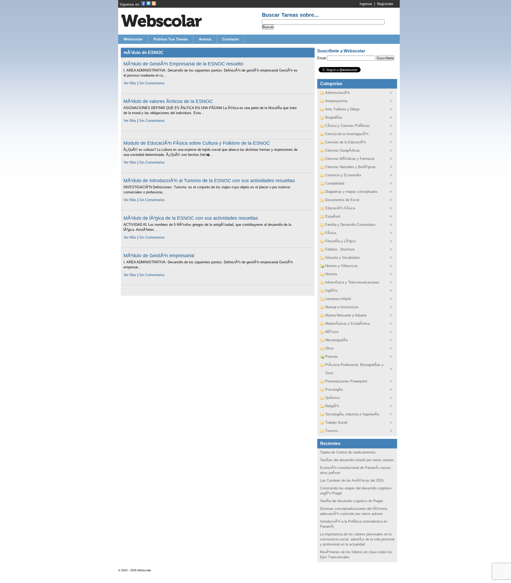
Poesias (331, 357)
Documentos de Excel (342, 200)
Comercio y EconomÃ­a (343, 175)
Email (321, 58)
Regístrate (385, 4)
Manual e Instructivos (341, 307)
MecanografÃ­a (336, 340)
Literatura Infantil (338, 299)
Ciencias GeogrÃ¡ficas (342, 150)
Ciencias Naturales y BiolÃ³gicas (350, 167)
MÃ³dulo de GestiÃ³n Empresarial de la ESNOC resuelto (183, 63)
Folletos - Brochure (340, 249)
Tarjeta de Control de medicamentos (348, 452)
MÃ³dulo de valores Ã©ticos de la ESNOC (168, 101)
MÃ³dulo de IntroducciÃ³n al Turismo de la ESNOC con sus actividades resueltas (209, 180)
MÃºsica (331, 332)
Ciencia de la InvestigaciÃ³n (346, 134)
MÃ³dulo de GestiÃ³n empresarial (158, 255)
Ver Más (129, 83)
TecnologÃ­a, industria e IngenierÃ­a (352, 414)
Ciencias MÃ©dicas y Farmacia (349, 159)
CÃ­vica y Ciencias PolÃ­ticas (347, 126)
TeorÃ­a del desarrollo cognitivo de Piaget (351, 501)
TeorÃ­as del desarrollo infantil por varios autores (357, 460)
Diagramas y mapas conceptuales (351, 192)
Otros (329, 348)
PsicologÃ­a (334, 390)
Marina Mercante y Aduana (345, 315)
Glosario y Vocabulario (342, 258)
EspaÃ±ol (332, 216)
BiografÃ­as (333, 117)
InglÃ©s (331, 291)
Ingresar (366, 4)
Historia (331, 274)
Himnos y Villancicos (341, 266)
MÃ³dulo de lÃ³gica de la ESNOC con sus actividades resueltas (190, 218)
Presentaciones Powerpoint (346, 381)
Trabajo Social (336, 422)
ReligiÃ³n (332, 406)
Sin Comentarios (152, 83)
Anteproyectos (336, 101)
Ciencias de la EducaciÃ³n (345, 142)
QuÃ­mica (332, 398)
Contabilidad (334, 183)
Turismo (331, 431)
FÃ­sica (330, 233)
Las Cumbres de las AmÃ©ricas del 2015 (352, 480)
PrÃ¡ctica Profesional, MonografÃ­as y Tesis (354, 369)
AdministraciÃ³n (337, 93)
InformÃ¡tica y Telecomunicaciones (352, 282)
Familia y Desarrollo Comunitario (350, 225)
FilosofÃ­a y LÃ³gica (340, 241)
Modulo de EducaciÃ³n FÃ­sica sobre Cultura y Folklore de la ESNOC (196, 143)
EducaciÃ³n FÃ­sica (340, 208)
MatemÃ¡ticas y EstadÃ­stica (347, 324)
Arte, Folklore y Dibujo (342, 109)
